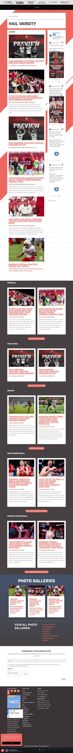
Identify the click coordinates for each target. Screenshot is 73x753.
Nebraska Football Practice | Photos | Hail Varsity (23, 265)
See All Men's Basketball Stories (36, 511)
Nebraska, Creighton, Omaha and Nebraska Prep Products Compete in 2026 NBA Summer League (20, 483)
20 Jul (61, 86)
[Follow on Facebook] (8, 691)
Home (10, 16)
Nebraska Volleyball (31, 65)
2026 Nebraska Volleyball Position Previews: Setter (26, 144)
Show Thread (56, 79)
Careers (23, 706)
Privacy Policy (25, 708)
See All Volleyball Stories (36, 386)
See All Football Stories (36, 339)
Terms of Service (25, 710)
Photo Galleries (28, 270)
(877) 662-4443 (44, 694)
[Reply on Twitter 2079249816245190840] (50, 160)
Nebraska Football (30, 102)
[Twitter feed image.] (56, 61)
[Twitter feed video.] (56, 153)
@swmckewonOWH (54, 140)
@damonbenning (53, 175)
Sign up (63, 679)
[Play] (2, 750)
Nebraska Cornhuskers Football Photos (16, 608)
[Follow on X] (12, 691)
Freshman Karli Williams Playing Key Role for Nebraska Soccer (21, 418)
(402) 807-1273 (43, 696)
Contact (23, 696)
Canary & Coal (25, 722)
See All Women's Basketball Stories (37, 572)
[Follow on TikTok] (18, 691)
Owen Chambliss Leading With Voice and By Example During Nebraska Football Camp (26, 180)
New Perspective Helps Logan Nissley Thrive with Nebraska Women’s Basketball (21, 545)
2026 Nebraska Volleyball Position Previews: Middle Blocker (26, 62)
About (23, 690)
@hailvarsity (54, 200)
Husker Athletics (49, 624)
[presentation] (18, 673)
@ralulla (51, 174)
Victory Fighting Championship (28, 702)
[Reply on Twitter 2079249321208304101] (50, 196)
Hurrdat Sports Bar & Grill (27, 726)
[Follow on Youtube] (8, 693)
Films (23, 700)
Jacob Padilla (13, 65)
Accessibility (24, 712)
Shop (23, 704)
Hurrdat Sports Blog (26, 694)
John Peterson (14, 268)
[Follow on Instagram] (15, 691)
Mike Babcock (13, 225)
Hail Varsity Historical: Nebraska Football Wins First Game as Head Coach (25, 221)
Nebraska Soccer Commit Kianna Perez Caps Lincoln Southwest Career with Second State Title (51, 420)
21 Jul (61, 42)
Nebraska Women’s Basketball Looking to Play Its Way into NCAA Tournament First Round (51, 545)
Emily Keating (13, 102)
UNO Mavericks (48, 627)
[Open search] (35, 7)
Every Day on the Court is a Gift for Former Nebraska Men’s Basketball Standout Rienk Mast (51, 483)
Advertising (24, 698)
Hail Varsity (54, 43)
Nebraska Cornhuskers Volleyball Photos (36, 610)
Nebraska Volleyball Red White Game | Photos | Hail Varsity (35, 602)
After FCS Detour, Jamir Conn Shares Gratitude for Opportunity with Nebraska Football (26, 98)
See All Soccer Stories (36, 448)
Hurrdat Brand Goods (26, 724)
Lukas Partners (25, 720)
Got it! (11, 743)
